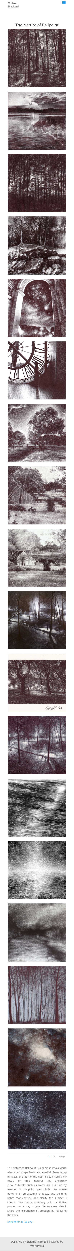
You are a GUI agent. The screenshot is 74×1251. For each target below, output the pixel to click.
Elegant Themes (36, 1241)
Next (62, 1157)
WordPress (37, 1246)
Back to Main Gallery (19, 1222)
